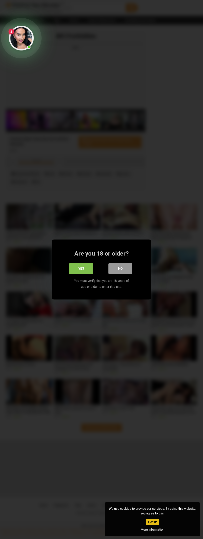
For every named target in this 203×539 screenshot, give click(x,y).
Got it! (152, 522)
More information (152, 529)
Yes (81, 268)
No (120, 268)
